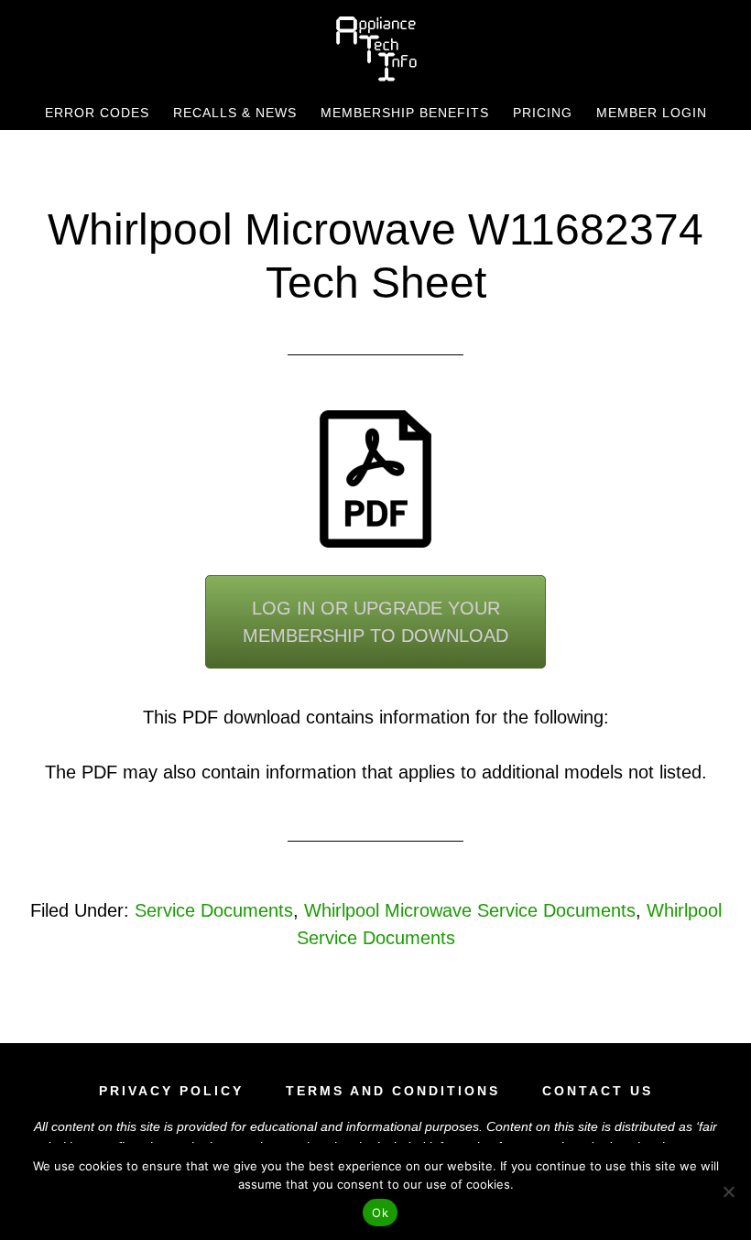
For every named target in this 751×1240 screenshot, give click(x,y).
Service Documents (214, 910)
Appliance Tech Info (375, 48)
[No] (728, 1191)
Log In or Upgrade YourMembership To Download (375, 622)
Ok (380, 1212)
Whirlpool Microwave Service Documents (470, 910)
